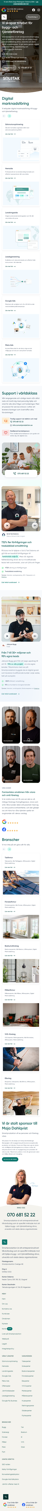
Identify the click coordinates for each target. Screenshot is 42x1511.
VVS (22, 1442)
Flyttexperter (26, 1415)
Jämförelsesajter (8, 1391)
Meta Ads (5, 1381)
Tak (22, 1427)
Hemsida (5, 1366)
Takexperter (26, 1361)
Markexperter (27, 1391)
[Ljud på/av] (35, 525)
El (21, 1437)
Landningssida (7, 1371)
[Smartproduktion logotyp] (5, 17)
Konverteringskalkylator (10, 1474)
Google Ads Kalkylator (10, 1479)
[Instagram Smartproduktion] (38, 10)
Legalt (4, 1344)
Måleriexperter (27, 1396)
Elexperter (25, 1381)
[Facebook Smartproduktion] (33, 10)
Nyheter (5, 1324)
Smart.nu (4, 577)
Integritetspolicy (8, 1349)
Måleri (4, 1442)
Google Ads (6, 1376)
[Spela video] (7, 525)
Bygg (4, 1427)
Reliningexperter (28, 1406)
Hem (3, 1299)
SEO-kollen (6, 1464)
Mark (4, 1447)
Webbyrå (5, 1339)
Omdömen (6, 1319)
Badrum (24, 1432)
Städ (23, 1447)
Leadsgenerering (8, 1396)
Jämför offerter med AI (10, 1484)
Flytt (3, 1452)
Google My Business (9, 1401)
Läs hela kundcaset (9, 582)
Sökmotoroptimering (10, 1361)
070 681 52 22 (21, 1215)
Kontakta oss (7, 1309)
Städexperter (27, 1410)
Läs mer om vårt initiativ (10, 1159)
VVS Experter (26, 1386)
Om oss (5, 1304)
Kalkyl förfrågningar (9, 1469)
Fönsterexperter (27, 1376)
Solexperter (26, 1366)
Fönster (4, 1437)
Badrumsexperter (28, 1371)
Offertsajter (6, 1386)
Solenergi (5, 1432)
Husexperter (26, 1401)
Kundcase (5, 1314)
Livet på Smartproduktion (11, 1334)
